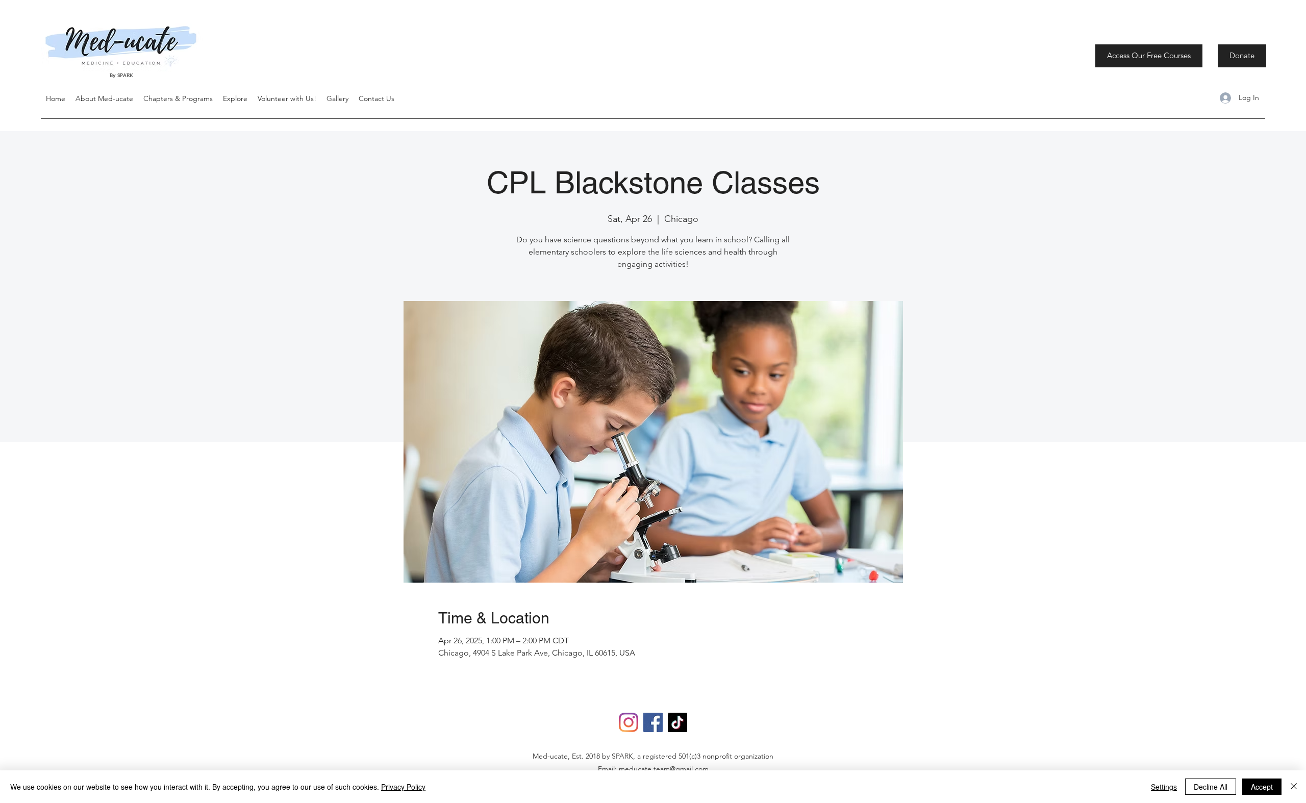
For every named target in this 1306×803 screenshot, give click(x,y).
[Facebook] (653, 722)
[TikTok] (677, 722)
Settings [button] (1164, 787)
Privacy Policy (403, 787)
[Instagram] (628, 722)
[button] (235, 98)
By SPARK (122, 75)
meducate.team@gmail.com (664, 768)
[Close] (1294, 787)
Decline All (1210, 787)
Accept (1262, 787)
